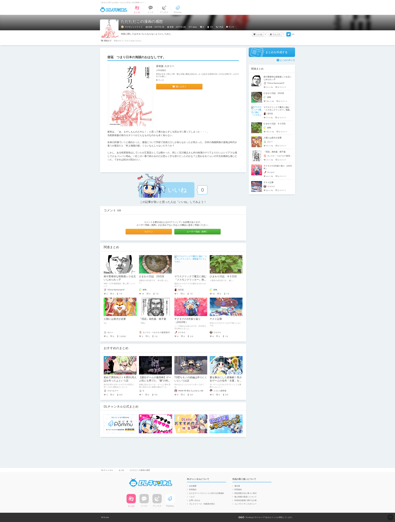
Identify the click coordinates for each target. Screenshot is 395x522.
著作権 (237, 486)
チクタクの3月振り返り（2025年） (187, 320)
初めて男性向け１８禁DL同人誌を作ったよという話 (120, 379)
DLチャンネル (113, 9)
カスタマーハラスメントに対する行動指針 (206, 493)
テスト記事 (216, 318)
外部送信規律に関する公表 (245, 500)
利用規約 (192, 489)
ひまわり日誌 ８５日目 (223, 276)
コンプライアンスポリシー (245, 504)
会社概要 (192, 486)
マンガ (231, 27)
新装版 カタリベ (165, 66)
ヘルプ (192, 497)
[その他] (293, 34)
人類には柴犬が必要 (115, 318)
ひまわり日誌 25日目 (151, 276)
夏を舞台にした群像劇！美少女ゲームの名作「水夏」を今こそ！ (226, 380)
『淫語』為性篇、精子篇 (152, 318)
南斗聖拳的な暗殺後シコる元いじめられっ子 (120, 278)
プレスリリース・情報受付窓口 (202, 504)
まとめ (121, 470)
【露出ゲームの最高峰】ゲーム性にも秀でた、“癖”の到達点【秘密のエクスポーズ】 (155, 380)
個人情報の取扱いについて (245, 497)
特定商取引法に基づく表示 (245, 493)
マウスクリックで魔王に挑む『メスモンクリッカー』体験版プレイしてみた (190, 279)
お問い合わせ (194, 500)
